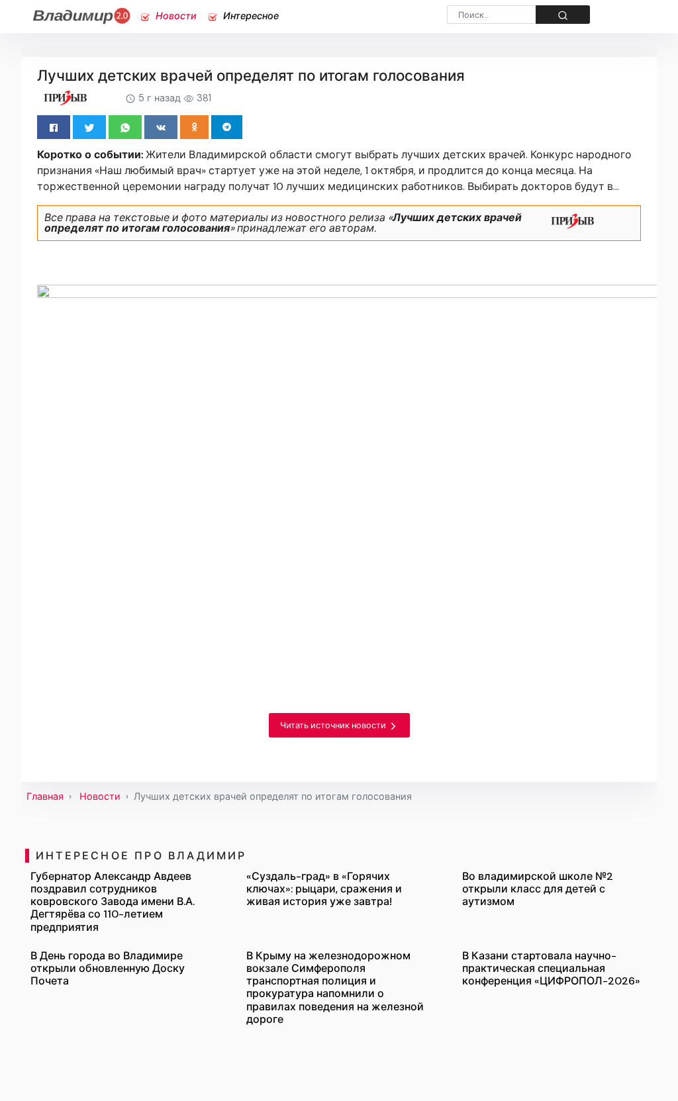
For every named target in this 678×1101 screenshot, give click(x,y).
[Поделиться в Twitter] (89, 127)
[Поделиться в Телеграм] (226, 127)
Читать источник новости (334, 725)
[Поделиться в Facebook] (53, 127)
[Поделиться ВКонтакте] (160, 127)
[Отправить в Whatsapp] (125, 127)
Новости (175, 16)
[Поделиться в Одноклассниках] (194, 127)
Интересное (249, 16)
